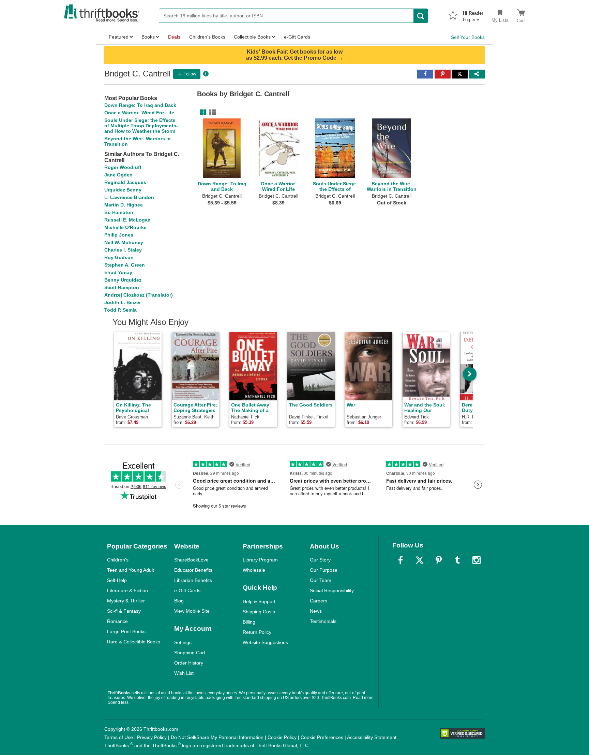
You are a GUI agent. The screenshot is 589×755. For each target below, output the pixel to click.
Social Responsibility (332, 590)
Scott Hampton (121, 287)
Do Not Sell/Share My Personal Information (217, 737)
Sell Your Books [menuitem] (468, 37)
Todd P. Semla (120, 310)
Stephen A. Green (124, 265)
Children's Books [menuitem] (207, 37)
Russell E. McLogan (127, 220)
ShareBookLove (191, 559)
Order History (188, 663)
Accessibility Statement (371, 737)
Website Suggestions (265, 642)
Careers (318, 600)
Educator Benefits (193, 570)
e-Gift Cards (187, 590)
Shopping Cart (189, 652)
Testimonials (323, 621)
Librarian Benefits (193, 580)
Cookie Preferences (322, 737)
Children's (118, 559)
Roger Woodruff (122, 167)
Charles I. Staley (123, 250)
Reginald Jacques (125, 182)
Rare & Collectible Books (133, 641)
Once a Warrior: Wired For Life (139, 112)
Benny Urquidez (122, 280)
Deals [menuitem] (174, 37)
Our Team (320, 580)
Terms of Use (118, 737)
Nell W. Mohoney (123, 242)
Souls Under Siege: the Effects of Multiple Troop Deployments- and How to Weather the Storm (141, 125)
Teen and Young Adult (130, 570)
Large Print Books (126, 631)
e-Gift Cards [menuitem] (297, 37)
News (316, 611)
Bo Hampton (118, 212)
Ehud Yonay (118, 272)
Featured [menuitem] (119, 37)
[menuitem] (473, 14)
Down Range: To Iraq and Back (140, 105)
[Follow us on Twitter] (419, 560)
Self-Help (117, 580)
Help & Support (259, 601)
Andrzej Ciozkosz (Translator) (138, 295)
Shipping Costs (259, 611)
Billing (249, 622)
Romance (117, 621)
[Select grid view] (202, 112)
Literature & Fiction (127, 590)
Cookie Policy (282, 737)
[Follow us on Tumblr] (457, 560)
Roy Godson (119, 257)
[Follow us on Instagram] (476, 560)
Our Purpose (323, 570)
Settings (183, 642)
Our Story (320, 559)
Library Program (260, 559)
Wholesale (254, 570)
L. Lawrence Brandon (129, 197)
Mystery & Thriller (126, 600)
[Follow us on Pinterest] (439, 560)
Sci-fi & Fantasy (124, 611)
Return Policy (257, 632)
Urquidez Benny (122, 190)
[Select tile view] (211, 112)
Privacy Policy (152, 737)
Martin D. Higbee (123, 205)
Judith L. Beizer (122, 302)
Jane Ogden (118, 174)
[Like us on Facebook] (400, 560)
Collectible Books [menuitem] (252, 37)
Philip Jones (118, 235)
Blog (179, 600)
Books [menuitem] (148, 37)
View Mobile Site (192, 611)
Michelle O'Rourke (125, 227)
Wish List (184, 673)
